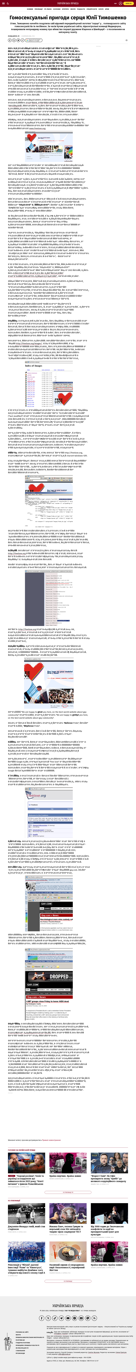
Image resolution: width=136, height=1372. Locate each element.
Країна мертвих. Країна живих (65, 1176)
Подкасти (81, 9)
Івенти (72, 9)
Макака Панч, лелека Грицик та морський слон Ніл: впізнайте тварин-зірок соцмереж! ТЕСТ (66, 1229)
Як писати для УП (22, 1348)
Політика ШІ (20, 1340)
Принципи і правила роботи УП (27, 1345)
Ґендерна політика (23, 1343)
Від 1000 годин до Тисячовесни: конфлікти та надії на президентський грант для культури (107, 1230)
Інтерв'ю (65, 9)
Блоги (101, 9)
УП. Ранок (48, 9)
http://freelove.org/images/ (29, 343)
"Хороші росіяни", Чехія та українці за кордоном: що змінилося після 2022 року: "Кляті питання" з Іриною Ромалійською (26, 1180)
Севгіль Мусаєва (93, 1352)
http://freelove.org (17, 553)
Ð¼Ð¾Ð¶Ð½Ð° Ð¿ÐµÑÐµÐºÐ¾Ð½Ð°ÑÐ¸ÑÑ (29, 1032)
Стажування (20, 1350)
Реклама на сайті (22, 1332)
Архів (107, 9)
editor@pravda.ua (64, 1354)
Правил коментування (51, 1140)
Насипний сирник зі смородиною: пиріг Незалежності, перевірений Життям (67, 1268)
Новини (30, 9)
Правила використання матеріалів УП (30, 1337)
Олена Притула (121, 1352)
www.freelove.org (37, 128)
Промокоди (20, 1353)
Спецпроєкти (91, 9)
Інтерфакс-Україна (60, 1333)
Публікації (38, 9)
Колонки (56, 9)
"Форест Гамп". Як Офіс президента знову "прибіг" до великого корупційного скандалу (108, 1179)
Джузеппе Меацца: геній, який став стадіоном (26, 1228)
